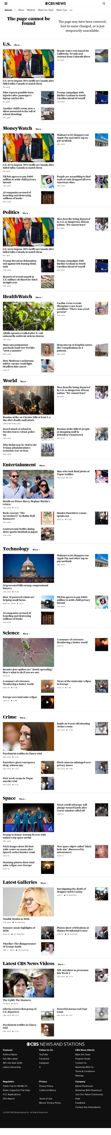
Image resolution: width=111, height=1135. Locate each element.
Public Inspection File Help (16, 1090)
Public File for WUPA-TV (15, 1086)
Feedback (80, 1103)
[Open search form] (104, 3)
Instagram (44, 1063)
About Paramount (84, 1086)
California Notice (47, 1090)
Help (77, 1099)
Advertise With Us (84, 1067)
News (21, 10)
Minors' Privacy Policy (50, 1103)
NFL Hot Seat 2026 (12, 1063)
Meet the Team (82, 1054)
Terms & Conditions (85, 1071)
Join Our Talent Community (89, 1094)
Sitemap (79, 1076)
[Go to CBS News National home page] (55, 3)
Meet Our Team (46, 10)
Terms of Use (45, 1099)
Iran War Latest (10, 1059)
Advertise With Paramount (88, 1090)
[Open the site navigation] (22, 3)
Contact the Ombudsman (88, 1107)
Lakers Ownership (12, 1067)
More (17, 45)
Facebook (44, 1059)
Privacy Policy (46, 1086)
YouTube (43, 1054)
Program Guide (82, 1059)
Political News (10, 1054)
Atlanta (8, 10)
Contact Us (80, 1063)
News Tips (62, 10)
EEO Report (9, 1099)
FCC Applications (12, 1094)
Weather (31, 10)
